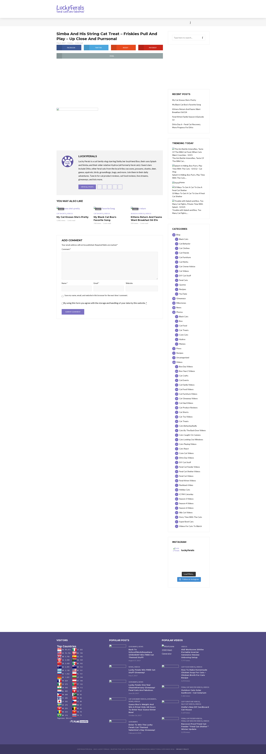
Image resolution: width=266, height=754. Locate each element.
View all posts (87, 187)
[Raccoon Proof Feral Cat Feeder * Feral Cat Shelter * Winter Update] (170, 722)
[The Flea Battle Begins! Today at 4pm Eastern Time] (181, 558)
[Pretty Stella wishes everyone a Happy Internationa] (181, 565)
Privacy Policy (182, 749)
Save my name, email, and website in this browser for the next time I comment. (96, 295)
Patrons (163, 22)
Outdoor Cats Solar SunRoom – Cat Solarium (193, 691)
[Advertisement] (110, 83)
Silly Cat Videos (187, 704)
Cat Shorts (61, 213)
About (151, 22)
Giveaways (133, 646)
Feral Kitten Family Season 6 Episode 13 (188, 118)
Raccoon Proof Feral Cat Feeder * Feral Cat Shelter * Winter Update (195, 726)
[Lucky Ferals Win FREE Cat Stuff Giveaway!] (117, 670)
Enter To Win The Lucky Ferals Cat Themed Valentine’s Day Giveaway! (142, 727)
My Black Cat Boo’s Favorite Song (105, 218)
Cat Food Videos (188, 667)
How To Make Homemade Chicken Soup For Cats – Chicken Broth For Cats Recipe (194, 674)
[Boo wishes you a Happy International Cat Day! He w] (196, 561)
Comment (66, 249)
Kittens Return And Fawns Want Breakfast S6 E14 (146, 218)
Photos (101, 22)
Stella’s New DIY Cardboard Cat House (195, 708)
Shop (128, 22)
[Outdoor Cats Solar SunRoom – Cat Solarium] (170, 690)
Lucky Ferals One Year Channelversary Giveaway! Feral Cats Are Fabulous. (142, 687)
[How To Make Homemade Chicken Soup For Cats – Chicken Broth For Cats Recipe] (170, 670)
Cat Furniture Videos (190, 702)
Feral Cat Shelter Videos (191, 687)
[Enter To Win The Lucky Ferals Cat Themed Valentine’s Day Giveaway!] (117, 725)
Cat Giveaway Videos (137, 699)
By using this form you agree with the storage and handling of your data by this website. (105, 303)
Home (59, 22)
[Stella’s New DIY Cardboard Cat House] (170, 705)
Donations (115, 22)
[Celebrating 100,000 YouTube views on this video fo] (196, 569)
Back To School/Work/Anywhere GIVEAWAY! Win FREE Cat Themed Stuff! (141, 653)
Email (96, 283)
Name (64, 283)
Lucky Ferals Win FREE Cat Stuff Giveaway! (142, 671)
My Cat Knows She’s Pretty (73, 217)
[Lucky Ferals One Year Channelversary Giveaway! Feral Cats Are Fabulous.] (117, 685)
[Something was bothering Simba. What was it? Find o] (196, 565)
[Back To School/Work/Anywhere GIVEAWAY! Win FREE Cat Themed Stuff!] (117, 650)
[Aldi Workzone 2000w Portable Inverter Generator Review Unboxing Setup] (170, 650)
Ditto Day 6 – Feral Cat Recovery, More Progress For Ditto (186, 126)
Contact (139, 22)
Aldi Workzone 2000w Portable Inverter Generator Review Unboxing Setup (192, 653)
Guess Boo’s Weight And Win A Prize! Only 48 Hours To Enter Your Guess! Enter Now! (142, 708)
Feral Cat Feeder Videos (191, 718)
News (69, 22)
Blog (79, 22)
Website (129, 283)
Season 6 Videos (137, 213)
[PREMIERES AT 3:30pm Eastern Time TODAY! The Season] (196, 558)
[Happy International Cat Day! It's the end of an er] (181, 569)
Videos (89, 22)
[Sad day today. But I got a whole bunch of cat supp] (181, 561)
